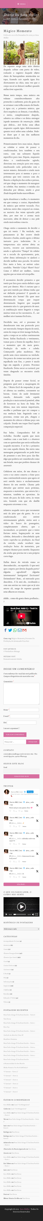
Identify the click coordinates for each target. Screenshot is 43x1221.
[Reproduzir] (6, 914)
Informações (8, 982)
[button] (21, 906)
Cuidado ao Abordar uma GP (13, 1035)
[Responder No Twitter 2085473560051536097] (11, 826)
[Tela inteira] (37, 914)
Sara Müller (7, 1105)
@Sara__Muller (16, 823)
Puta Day (6, 1027)
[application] (21, 907)
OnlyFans (7, 990)
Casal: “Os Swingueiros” (22, 1105)
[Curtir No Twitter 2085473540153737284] (20, 861)
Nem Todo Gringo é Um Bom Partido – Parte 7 (19, 1023)
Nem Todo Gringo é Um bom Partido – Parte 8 (19, 1015)
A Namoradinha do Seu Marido (14, 1063)
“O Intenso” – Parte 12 (11, 1076)
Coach (6, 961)
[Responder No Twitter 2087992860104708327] (11, 811)
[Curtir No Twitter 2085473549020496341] (20, 844)
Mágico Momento (18, 638)
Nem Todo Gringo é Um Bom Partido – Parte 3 (19, 1051)
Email (5, 767)
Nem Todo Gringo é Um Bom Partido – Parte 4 (19, 1047)
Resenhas (7, 994)
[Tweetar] (10, 630)
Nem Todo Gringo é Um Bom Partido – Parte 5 (19, 1043)
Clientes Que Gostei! (10, 957)
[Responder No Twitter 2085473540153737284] (11, 861)
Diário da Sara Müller (21, 15)
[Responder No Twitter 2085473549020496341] (11, 844)
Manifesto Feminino (10, 1039)
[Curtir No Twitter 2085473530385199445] (20, 877)
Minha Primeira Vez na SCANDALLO (16, 1067)
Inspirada (7, 986)
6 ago (11, 820)
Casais (6, 949)
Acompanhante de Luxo (12, 941)
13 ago (11, 805)
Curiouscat (7, 969)
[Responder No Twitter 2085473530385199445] (11, 877)
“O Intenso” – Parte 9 (10, 1088)
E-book (6, 974)
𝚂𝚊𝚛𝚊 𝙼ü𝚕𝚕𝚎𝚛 (16, 802)
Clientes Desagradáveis (11, 953)
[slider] (20, 914)
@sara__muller (30, 802)
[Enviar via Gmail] (24, 630)
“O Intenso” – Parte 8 (10, 1092)
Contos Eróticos (9, 965)
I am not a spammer (11, 728)
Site (5, 722)
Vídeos (6, 1002)
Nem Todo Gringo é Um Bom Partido (16, 1059)
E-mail (7, 716)
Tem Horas (7, 1019)
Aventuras (7, 945)
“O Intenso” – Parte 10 (11, 1084)
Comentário (9, 681)
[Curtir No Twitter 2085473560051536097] (20, 826)
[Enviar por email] (20, 630)
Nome (6, 710)
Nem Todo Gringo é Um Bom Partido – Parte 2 (19, 1055)
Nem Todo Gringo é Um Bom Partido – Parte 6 (19, 1031)
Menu (22, 4)
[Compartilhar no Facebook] (5, 630)
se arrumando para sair (20, 641)
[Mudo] (33, 914)
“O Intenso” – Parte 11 (11, 1080)
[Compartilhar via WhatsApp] (15, 630)
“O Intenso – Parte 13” (11, 1071)
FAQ (5, 978)
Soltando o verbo (9, 998)
